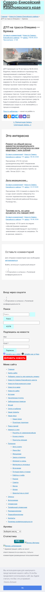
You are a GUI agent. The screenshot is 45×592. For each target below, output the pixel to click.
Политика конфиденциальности (20, 522)
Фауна (15, 486)
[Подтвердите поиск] (32, 314)
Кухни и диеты (18, 436)
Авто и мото (17, 447)
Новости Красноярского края (19, 383)
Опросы (11, 497)
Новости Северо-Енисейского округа (22, 380)
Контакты (11, 518)
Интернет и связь (19, 461)
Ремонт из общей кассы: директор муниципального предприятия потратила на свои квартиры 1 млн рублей (22, 147)
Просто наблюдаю (10, 111)
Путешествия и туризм (21, 472)
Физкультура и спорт (21, 493)
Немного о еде (13, 430)
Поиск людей (13, 426)
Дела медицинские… (17, 180)
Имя (5, 337)
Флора (15, 489)
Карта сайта (12, 373)
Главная (11, 369)
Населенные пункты (16, 398)
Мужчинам (17, 468)
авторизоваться (11, 260)
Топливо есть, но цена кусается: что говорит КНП (20, 211)
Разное (15, 479)
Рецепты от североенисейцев (24, 433)
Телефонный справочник (17, 507)
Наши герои (17, 419)
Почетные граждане (20, 422)
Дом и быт (17, 450)
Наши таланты (13, 412)
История (11, 394)
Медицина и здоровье (21, 464)
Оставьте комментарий (12, 35)
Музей (10, 405)
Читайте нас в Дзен (31, 354)
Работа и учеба (18, 475)
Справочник (12, 504)
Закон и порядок (19, 457)
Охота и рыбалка (14, 409)
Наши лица (12, 416)
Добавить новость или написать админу (23, 376)
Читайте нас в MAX (13, 354)
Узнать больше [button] (10, 582)
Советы (15, 482)
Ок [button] (22, 588)
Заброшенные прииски (17, 401)
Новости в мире (14, 387)
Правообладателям (15, 514)
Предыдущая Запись (22, 122)
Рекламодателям (14, 511)
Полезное (11, 443)
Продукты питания (20, 440)
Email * (6, 343)
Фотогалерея (13, 500)
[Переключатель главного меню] (8, 11)
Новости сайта (13, 391)
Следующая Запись (22, 125)
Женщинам (17, 454)
